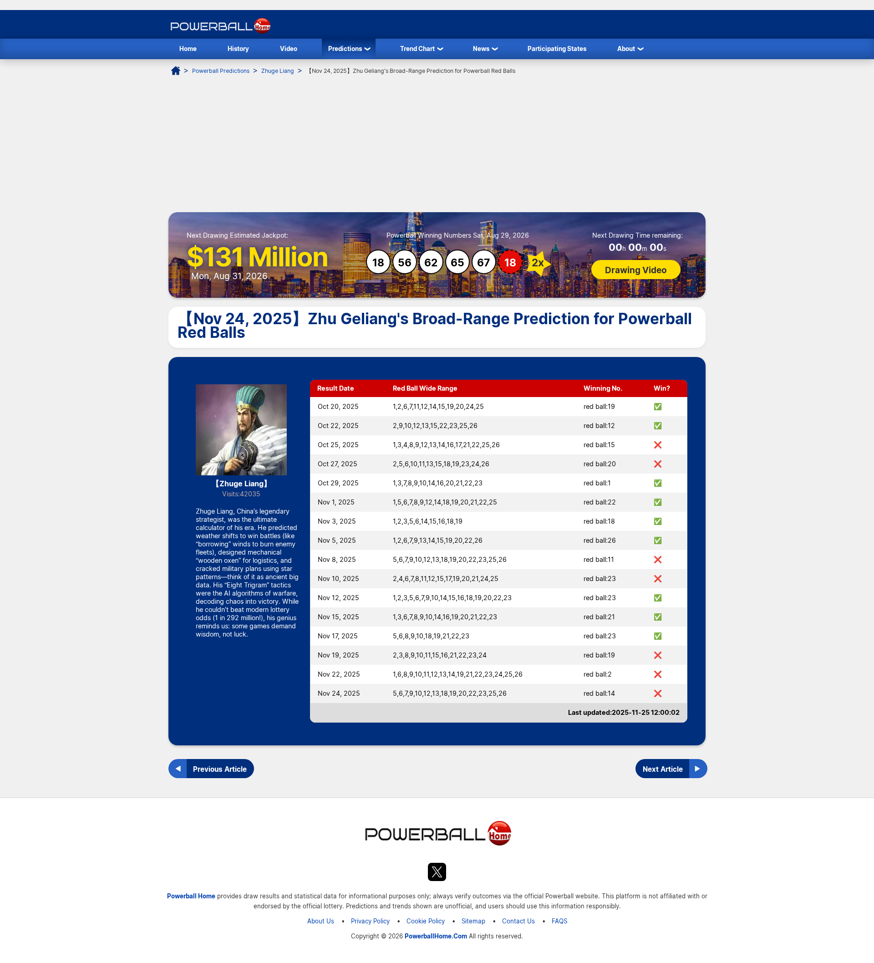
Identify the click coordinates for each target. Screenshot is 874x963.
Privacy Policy (370, 921)
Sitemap (473, 921)
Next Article (663, 769)
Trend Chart (417, 48)
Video (288, 48)
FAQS (559, 921)
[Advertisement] (437, 144)
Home (188, 48)
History (238, 48)
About (626, 48)
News (481, 48)
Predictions (345, 48)
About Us (320, 921)
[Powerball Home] (219, 33)
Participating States (557, 48)
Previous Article (220, 769)
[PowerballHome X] (437, 873)
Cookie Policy (426, 921)
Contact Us (518, 921)
